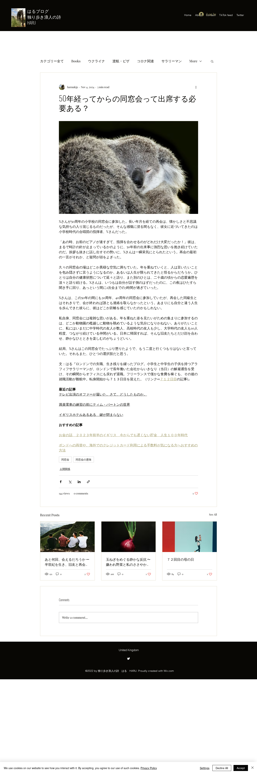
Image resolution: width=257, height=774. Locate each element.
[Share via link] (88, 481)
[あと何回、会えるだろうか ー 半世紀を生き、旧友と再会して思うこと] (67, 537)
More (193, 61)
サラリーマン (171, 61)
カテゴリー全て (52, 61)
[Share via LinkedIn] (79, 481)
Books (76, 61)
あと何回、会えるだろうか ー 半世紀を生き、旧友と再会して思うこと (67, 562)
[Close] (252, 768)
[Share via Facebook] (60, 481)
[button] (212, 61)
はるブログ (40, 11)
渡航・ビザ (121, 61)
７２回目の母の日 (180, 559)
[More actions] (196, 87)
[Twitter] (128, 658)
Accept (241, 768)
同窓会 (65, 459)
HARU (31, 23)
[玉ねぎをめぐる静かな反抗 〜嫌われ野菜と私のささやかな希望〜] (128, 537)
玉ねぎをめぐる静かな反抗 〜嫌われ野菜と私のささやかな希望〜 (128, 562)
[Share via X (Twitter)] (70, 481)
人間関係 (65, 469)
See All (213, 514)
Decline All (222, 768)
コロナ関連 (145, 61)
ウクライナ (96, 61)
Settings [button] (204, 768)
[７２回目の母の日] (189, 537)
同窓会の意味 (83, 459)
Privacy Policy (149, 768)
